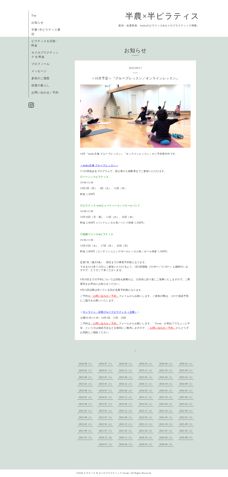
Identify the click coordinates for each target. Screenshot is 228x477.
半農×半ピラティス (162, 16)
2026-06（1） (126, 363)
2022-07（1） (106, 417)
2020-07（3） (106, 444)
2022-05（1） (146, 417)
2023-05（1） (146, 404)
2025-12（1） (126, 370)
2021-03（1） (166, 431)
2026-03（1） (186, 363)
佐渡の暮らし (40, 85)
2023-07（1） (106, 404)
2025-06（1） (126, 377)
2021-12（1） (126, 424)
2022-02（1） (86, 424)
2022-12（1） (126, 411)
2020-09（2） (166, 437)
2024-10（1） (166, 384)
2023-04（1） (166, 404)
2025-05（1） (146, 377)
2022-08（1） (86, 417)
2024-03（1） (186, 390)
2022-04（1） (166, 417)
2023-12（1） (126, 397)
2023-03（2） (186, 404)
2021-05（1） (126, 431)
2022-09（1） (186, 411)
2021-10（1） (166, 424)
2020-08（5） (186, 437)
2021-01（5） (86, 437)
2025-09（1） (186, 370)
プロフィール (40, 63)
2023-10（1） (166, 397)
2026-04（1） (166, 363)
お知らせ (37, 22)
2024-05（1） (146, 390)
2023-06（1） (126, 404)
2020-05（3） (146, 444)
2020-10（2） (146, 437)
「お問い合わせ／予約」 (104, 296)
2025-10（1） (166, 370)
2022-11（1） (146, 411)
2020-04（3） (166, 444)
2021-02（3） (186, 431)
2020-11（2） (126, 437)
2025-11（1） (146, 370)
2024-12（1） (126, 384)
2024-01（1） (106, 397)
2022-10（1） (166, 411)
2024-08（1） (86, 390)
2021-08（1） (86, 431)
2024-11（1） (146, 384)
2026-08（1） (86, 363)
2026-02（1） (86, 370)
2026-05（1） (146, 363)
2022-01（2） (106, 424)
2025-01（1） (106, 384)
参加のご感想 (40, 78)
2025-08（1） (86, 377)
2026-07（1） (106, 363)
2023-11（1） (146, 397)
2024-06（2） (126, 390)
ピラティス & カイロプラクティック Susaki (106, 473)
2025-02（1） (86, 384)
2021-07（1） (106, 431)
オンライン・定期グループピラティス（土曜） (110, 312)
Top (33, 15)
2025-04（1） (166, 377)
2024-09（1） (186, 384)
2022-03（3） (186, 417)
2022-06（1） (126, 417)
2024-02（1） (86, 397)
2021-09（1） (186, 424)
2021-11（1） (146, 424)
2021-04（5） (146, 431)
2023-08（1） (86, 404)
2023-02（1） (86, 411)
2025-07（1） (106, 377)
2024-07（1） (106, 390)
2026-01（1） (106, 370)
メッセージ (38, 71)
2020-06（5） (126, 444)
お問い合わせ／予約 (45, 92)
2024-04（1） (166, 390)
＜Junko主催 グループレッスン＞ (99, 165)
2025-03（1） (186, 377)
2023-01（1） (106, 411)
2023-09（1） (186, 397)
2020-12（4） (106, 437)
